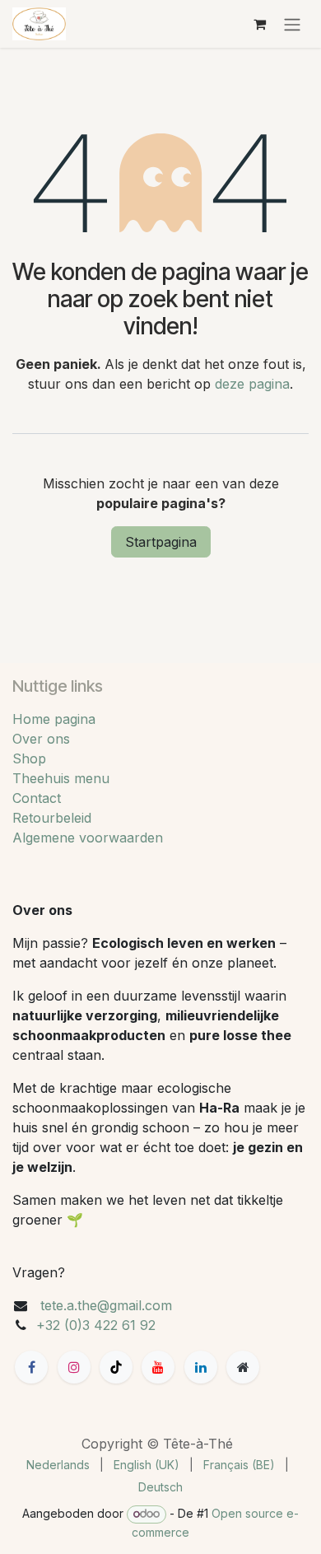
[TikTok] (116, 1367)
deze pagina (252, 384)
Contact (36, 798)
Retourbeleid (51, 818)
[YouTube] (158, 1367)
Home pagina (53, 719)
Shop (29, 758)
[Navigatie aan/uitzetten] (292, 24)
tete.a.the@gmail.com (106, 1305)
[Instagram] (74, 1367)
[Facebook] (31, 1367)
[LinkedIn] (200, 1367)
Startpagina (161, 542)
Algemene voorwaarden (87, 837)
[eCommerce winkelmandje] (259, 23)
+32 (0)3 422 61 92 (96, 1325)
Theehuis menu (60, 778)
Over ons (41, 738)
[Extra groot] (242, 1367)
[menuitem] (58, 1465)
